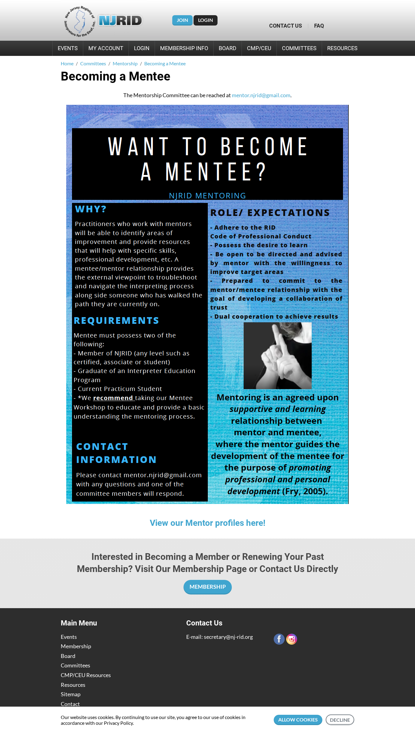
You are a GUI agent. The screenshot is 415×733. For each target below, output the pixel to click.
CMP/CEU (259, 48)
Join (182, 20)
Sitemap (71, 694)
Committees (299, 48)
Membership (76, 646)
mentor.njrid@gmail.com (261, 95)
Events (68, 48)
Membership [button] (208, 586)
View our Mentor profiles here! (208, 523)
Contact (70, 704)
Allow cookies (298, 719)
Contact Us (285, 25)
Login (205, 20)
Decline (340, 720)
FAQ (319, 25)
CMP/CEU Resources (86, 675)
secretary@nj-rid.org (228, 636)
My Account (105, 48)
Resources (342, 48)
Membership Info (184, 48)
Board (227, 48)
